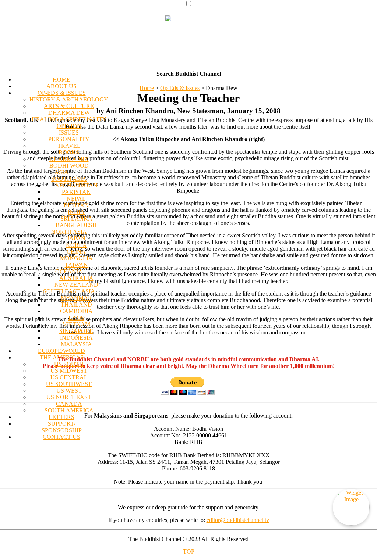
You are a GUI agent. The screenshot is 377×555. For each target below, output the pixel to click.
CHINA (76, 251)
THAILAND (76, 304)
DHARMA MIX (69, 159)
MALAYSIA (76, 344)
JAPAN (76, 238)
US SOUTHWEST (69, 384)
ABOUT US (61, 86)
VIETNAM (76, 324)
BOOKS (69, 152)
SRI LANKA (76, 218)
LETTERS (61, 417)
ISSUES (69, 132)
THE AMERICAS (62, 357)
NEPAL (76, 199)
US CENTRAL (69, 377)
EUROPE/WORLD (61, 351)
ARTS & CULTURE (69, 106)
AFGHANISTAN (76, 185)
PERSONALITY (68, 139)
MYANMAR (76, 298)
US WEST (69, 390)
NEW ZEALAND (76, 285)
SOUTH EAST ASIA (69, 291)
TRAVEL (69, 146)
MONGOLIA (76, 258)
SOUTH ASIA (69, 179)
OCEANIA (68, 271)
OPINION (69, 126)
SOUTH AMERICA (69, 410)
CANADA (69, 404)
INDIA (76, 212)
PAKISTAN (76, 192)
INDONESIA (76, 337)
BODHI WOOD (69, 165)
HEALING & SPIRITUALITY (69, 119)
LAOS (76, 318)
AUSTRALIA (76, 278)
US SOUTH (69, 364)
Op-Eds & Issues (180, 88)
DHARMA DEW (69, 113)
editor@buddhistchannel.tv (238, 520)
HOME (61, 79)
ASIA (61, 172)
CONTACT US (61, 437)
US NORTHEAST (68, 397)
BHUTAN (76, 205)
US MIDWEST (68, 371)
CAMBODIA (76, 311)
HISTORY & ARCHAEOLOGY (68, 99)
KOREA (76, 245)
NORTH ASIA (69, 232)
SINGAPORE (76, 331)
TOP (188, 551)
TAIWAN (76, 265)
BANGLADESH (76, 225)
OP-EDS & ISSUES (62, 93)
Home (147, 88)
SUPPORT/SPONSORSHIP (62, 426)
